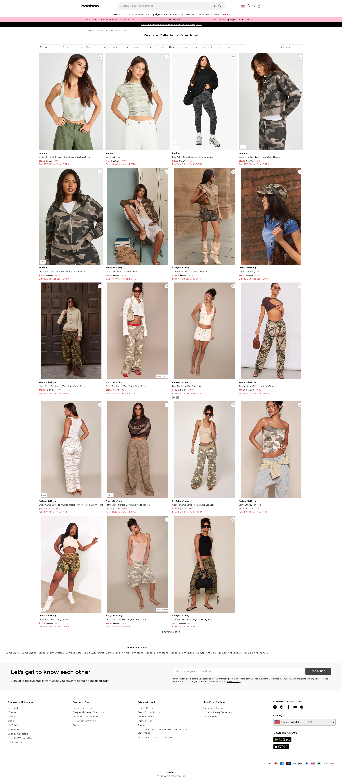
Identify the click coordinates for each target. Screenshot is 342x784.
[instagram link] (275, 707)
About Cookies (146, 716)
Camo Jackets (73, 653)
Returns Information (84, 721)
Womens (100, 30)
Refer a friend (210, 716)
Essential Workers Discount (23, 738)
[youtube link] (295, 707)
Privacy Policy (145, 708)
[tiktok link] (301, 707)
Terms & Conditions (149, 712)
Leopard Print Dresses (51, 653)
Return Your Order (83, 708)
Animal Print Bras (206, 653)
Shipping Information (85, 716)
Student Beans (16, 729)
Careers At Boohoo (213, 708)
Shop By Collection (113, 30)
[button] (243, 6)
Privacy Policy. (234, 681)
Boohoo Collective (18, 734)
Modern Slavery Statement (218, 712)
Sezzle (11, 721)
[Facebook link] (288, 707)
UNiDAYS (13, 725)
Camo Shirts (12, 653)
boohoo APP (15, 742)
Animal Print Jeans (132, 653)
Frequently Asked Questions (88, 712)
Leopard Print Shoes (182, 653)
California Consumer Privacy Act (156, 737)
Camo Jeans (113, 653)
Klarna (11, 716)
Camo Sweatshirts (93, 653)
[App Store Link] (282, 743)
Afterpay (12, 712)
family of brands (271, 679)
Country (277, 715)
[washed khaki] (177, 397)
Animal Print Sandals (229, 653)
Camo (125, 30)
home (91, 30)
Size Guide (13, 708)
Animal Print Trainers (256, 653)
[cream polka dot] (173, 397)
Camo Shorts (29, 653)
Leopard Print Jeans (156, 653)
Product (142, 725)
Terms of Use (145, 721)
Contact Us (79, 725)
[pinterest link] (281, 707)
